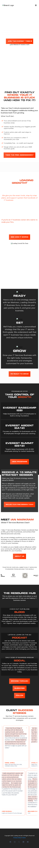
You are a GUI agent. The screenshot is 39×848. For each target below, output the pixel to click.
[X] (19, 842)
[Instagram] (15, 842)
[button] (36, 5)
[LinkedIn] (23, 842)
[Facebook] (10, 842)
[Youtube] (28, 842)
